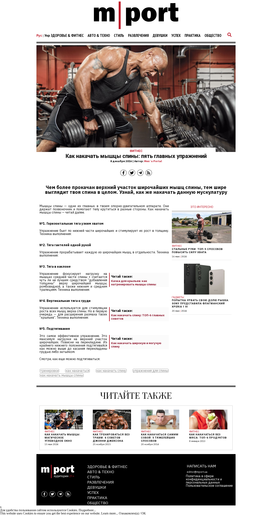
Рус (39, 35)
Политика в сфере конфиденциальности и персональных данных (204, 479)
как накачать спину (111, 371)
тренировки (49, 371)
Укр (47, 35)
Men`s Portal (153, 161)
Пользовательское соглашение (209, 486)
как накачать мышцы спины (61, 375)
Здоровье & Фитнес (67, 35)
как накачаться (77, 371)
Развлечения (138, 35)
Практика (193, 35)
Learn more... (109, 513)
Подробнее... (87, 510)
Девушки (160, 35)
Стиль (119, 35)
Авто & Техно (99, 35)
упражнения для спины (150, 371)
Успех (176, 35)
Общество (212, 35)
